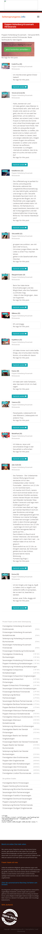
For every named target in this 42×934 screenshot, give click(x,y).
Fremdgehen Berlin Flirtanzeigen (16, 783)
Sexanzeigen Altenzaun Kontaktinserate (21, 721)
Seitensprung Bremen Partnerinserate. (18, 805)
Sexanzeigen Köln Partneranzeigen (16, 792)
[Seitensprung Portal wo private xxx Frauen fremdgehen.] (14, 16)
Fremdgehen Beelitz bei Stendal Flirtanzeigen (21, 731)
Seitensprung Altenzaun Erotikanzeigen (21, 726)
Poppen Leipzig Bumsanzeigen (15, 802)
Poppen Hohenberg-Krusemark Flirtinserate (22, 67)
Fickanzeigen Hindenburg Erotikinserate (21, 651)
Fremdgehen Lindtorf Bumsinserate (21, 773)
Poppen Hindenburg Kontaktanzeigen (21, 663)
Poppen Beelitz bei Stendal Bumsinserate (21, 746)
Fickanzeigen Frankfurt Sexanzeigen (17, 795)
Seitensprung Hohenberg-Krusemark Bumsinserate (21, 640)
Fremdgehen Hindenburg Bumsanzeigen (21, 655)
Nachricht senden (19, 87)
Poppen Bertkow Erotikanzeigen (21, 707)
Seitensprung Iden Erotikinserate (21, 770)
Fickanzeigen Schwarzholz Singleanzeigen (21, 676)
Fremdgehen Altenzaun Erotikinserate (21, 717)
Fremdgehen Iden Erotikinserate (21, 757)
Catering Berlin (29, 929)
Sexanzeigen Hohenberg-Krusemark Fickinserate (21, 646)
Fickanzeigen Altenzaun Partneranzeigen (21, 710)
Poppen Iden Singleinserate (21, 760)
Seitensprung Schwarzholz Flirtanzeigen (21, 680)
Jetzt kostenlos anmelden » (18, 49)
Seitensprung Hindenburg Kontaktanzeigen (21, 666)
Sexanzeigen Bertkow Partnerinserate (21, 701)
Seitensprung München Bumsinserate (18, 789)
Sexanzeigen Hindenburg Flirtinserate (21, 660)
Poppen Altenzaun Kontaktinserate (21, 713)
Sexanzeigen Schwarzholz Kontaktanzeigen (21, 688)
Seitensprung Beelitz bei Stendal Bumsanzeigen (21, 752)
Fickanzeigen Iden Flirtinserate (21, 767)
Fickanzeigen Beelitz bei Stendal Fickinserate (21, 742)
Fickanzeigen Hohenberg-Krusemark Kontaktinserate (21, 633)
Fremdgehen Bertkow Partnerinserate (21, 704)
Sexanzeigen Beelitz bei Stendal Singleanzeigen (21, 737)
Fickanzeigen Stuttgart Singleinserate (17, 808)
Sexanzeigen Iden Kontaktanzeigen (21, 764)
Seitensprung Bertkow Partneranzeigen (21, 696)
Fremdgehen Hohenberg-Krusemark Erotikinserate (21, 627)
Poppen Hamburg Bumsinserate (15, 786)
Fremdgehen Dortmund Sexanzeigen (17, 798)
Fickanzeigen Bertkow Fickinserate (21, 691)
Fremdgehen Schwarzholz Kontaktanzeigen (21, 671)
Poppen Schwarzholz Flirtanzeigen (21, 685)
